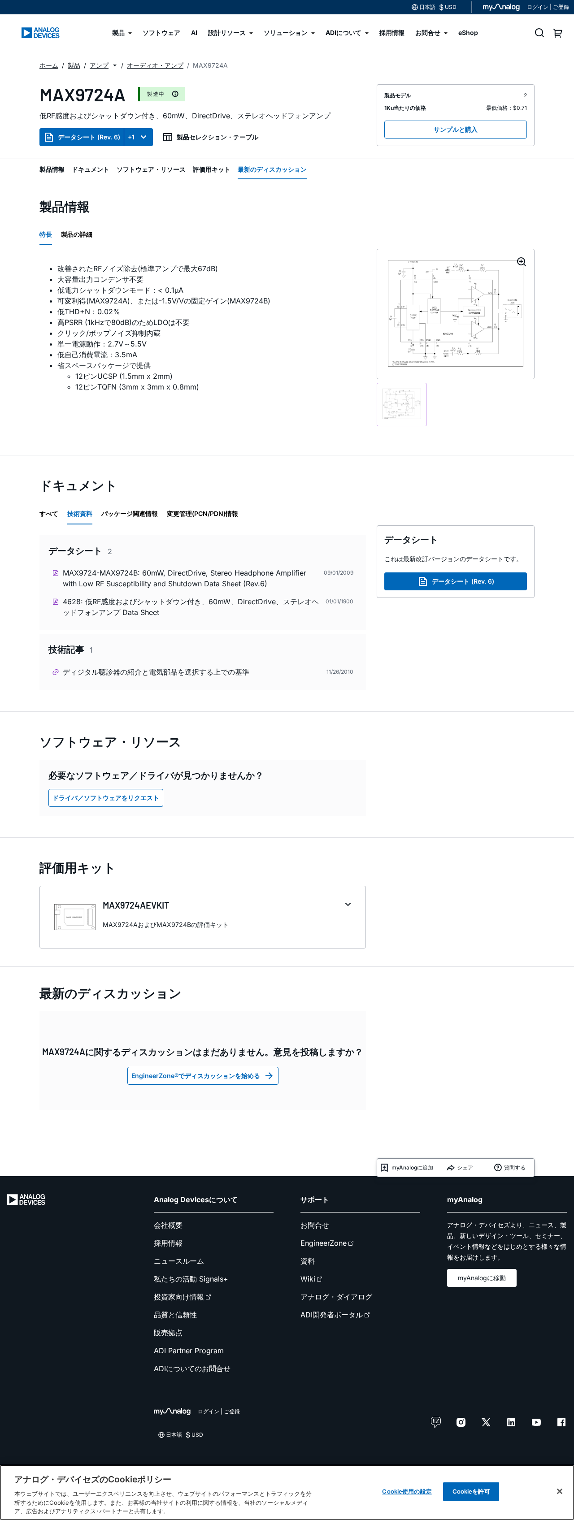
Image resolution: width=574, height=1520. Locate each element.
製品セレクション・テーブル (217, 137)
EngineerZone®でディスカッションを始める (195, 1075)
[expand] (348, 904)
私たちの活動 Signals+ (191, 1278)
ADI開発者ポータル (331, 1314)
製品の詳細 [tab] (76, 234)
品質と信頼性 (175, 1314)
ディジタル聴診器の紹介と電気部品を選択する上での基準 (156, 671)
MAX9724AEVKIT (136, 905)
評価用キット (211, 169)
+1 (131, 137)
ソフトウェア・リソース (151, 169)
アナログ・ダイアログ (336, 1296)
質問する (515, 1167)
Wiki (307, 1278)
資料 (307, 1260)
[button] (114, 65)
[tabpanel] (202, 327)
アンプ (99, 65)
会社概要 (168, 1225)
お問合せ (314, 1225)
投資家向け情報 (179, 1296)
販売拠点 (168, 1332)
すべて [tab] (48, 513)
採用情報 (168, 1243)
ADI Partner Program (189, 1350)
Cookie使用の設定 (406, 1491)
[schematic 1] (402, 404)
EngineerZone (323, 1243)
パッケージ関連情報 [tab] (129, 513)
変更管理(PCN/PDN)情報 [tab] (202, 513)
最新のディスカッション (272, 169)
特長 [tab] (45, 234)
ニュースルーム (179, 1260)
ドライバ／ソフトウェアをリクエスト (105, 797)
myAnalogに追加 (412, 1167)
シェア (465, 1167)
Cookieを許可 (471, 1491)
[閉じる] (560, 1491)
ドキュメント (90, 169)
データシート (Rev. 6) (89, 137)
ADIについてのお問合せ (192, 1368)
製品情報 (52, 169)
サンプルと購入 (456, 129)
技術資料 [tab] (79, 513)
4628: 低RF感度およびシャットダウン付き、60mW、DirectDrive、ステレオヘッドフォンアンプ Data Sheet (191, 607)
